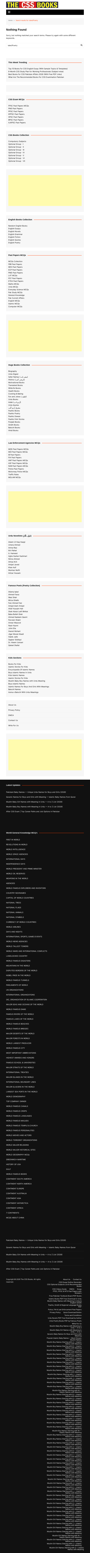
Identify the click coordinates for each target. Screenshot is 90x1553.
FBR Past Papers (15, 264)
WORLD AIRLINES (13, 927)
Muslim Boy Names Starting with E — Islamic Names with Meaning (64, 1359)
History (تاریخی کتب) (16, 380)
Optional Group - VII (16, 161)
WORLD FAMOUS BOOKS (16, 1174)
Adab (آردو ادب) (14, 402)
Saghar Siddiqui (14, 640)
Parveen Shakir (14, 620)
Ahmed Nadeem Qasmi (17, 617)
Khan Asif (12, 567)
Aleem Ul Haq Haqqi (16, 542)
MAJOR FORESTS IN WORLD (18, 1038)
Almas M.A (12, 562)
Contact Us (13, 720)
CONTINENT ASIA (13, 1198)
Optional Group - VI (16, 158)
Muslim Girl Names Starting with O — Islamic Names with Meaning (64, 1504)
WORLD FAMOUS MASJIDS (17, 1121)
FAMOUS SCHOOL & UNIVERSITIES (20, 1062)
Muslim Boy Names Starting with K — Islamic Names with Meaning (64, 1383)
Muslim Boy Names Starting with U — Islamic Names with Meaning (64, 1423)
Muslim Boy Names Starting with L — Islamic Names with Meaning (64, 1387)
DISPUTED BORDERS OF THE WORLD (21, 970)
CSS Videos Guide (59, 1289)
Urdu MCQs (13, 287)
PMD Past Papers (15, 273)
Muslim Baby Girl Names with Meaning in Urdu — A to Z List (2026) (34, 802)
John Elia (12, 628)
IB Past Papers (14, 455)
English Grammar (15, 234)
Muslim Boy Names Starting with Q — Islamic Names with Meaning (64, 1407)
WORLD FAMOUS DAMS (16, 1009)
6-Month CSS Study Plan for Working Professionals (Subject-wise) (36, 71)
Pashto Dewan (14, 416)
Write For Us (13, 725)
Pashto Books (14, 411)
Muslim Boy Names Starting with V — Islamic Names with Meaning (64, 1427)
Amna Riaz (12, 548)
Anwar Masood (14, 623)
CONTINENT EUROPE (15, 1188)
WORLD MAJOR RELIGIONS (17, 1145)
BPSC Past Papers (15, 120)
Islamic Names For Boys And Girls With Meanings (28, 686)
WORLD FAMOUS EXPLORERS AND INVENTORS (26, 888)
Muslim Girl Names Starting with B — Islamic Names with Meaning (64, 1452)
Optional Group (15, 150)
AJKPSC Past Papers (17, 122)
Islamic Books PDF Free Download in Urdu (65, 1299)
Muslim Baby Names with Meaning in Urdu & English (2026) (64, 1302)
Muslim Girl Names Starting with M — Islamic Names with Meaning (64, 1496)
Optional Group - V (16, 155)
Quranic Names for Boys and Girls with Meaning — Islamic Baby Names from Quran (41, 797)
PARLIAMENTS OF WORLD (17, 985)
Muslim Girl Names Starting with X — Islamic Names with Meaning (64, 1540)
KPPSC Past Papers (16, 114)
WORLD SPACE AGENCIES (17, 854)
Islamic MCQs (14, 304)
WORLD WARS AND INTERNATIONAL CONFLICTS (26, 951)
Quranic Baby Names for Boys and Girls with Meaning (64, 1335)
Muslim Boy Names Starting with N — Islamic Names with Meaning (64, 1395)
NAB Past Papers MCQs (18, 466)
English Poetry (14, 243)
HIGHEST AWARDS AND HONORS (20, 1058)
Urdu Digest (13, 374)
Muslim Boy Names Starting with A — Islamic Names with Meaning (64, 1343)
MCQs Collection (15, 261)
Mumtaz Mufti (14, 570)
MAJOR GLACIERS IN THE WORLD (20, 1087)
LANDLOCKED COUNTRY (16, 956)
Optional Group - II (16, 147)
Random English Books (17, 226)
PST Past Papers (15, 278)
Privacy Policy (14, 710)
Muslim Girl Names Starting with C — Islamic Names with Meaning (64, 1456)
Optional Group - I (15, 144)
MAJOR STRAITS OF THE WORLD (20, 1067)
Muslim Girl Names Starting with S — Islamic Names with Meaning (64, 1520)
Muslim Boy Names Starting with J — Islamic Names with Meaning (64, 1379)
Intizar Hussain (14, 573)
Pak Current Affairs (16, 298)
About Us (12, 705)
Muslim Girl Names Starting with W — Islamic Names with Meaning (67, 1536)
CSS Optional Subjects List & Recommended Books (64, 1285)
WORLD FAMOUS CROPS (16, 1111)
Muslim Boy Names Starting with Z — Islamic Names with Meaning (64, 1444)
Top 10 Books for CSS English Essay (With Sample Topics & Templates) (38, 69)
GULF (8, 1169)
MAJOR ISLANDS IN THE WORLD (20, 1077)
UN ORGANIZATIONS (14, 990)
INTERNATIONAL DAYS (15, 859)
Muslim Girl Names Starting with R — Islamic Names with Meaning (64, 1516)
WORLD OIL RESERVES (15, 873)
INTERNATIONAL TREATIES (17, 1072)
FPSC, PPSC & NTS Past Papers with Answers (67, 1292)
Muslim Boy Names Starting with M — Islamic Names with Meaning (67, 1391)
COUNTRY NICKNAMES (16, 893)
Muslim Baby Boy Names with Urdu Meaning (26, 681)
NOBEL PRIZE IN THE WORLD (18, 975)
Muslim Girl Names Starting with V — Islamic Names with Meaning (64, 1532)
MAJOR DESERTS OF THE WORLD (20, 1033)
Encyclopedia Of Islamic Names (21, 670)
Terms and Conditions (73, 1315)
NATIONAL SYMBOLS (15, 917)
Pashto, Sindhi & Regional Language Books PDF (65, 1306)
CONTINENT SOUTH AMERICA (19, 1179)
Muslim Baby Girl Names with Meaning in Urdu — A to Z (66, 1331)
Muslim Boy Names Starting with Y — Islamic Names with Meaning (64, 1440)
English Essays (14, 228)
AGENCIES (10, 883)
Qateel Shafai (13, 645)
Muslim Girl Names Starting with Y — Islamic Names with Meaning (64, 1544)
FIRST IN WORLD (13, 840)
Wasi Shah (12, 597)
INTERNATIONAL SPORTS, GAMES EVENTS (24, 936)
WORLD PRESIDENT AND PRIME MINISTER (23, 869)
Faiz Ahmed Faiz (15, 603)
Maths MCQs (13, 284)
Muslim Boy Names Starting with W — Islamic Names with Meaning (67, 1431)
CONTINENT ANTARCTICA (17, 1203)
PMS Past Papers (15, 108)
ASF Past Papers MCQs (18, 463)
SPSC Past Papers (15, 117)
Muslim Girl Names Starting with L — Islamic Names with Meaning (64, 1492)
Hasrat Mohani (14, 631)
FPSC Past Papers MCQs (18, 106)
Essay (79, 1289)
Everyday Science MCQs (18, 289)
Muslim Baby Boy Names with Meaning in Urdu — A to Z (66, 1327)
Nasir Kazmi (13, 625)
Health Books (13, 391)
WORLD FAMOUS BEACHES (17, 1024)
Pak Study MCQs (15, 292)
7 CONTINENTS (12, 1213)
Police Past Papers (16, 469)
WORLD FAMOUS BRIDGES (17, 1029)
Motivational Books (16, 382)
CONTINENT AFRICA (14, 1208)
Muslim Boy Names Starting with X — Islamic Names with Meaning (64, 1435)
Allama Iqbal (13, 592)
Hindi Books (13, 430)
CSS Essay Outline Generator (70, 1282)
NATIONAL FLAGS (13, 907)
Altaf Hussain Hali (15, 608)
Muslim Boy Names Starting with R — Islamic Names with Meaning (64, 1411)
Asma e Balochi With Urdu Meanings (23, 692)
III (23, 150)
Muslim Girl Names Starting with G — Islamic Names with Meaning (64, 1472)
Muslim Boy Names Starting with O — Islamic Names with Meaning (64, 1399)
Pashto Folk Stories (16, 419)
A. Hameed (12, 553)
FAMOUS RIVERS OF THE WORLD (20, 1014)
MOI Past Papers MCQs (18, 452)
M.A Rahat (12, 550)
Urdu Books (13, 399)
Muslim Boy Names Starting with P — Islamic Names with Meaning (64, 1403)
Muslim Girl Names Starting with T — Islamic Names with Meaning (64, 1524)
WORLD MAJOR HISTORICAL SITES (20, 1150)
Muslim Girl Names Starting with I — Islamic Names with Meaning (65, 1480)
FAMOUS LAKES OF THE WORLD (19, 1019)
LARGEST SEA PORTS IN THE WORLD (22, 1092)
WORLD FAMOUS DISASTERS (18, 961)
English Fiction (14, 237)
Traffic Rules (13, 474)
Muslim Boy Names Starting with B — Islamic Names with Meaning (64, 1347)
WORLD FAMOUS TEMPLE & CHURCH (22, 1125)
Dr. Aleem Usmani (15, 642)
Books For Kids (14, 664)
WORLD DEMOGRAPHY (15, 1096)
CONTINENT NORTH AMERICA (19, 1184)
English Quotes (14, 240)
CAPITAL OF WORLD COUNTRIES (20, 898)
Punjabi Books (14, 422)
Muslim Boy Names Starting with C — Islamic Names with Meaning (64, 1351)
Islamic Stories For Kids (18, 667)
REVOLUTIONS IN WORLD (16, 844)
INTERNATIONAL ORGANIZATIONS (20, 995)
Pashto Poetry (14, 413)
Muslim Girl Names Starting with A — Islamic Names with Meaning (64, 1448)
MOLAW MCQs (14, 477)
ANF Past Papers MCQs (18, 460)
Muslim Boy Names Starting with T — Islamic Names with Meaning (64, 1419)
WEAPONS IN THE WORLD (17, 878)
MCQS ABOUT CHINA (15, 1218)
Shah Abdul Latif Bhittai (18, 611)
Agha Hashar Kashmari (17, 556)
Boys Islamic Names (16, 684)
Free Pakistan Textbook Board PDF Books (65, 1296)
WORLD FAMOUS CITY (15, 1048)
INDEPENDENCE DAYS (15, 864)
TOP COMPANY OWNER (16, 1101)
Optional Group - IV (16, 152)
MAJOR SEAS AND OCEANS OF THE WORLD (24, 1004)
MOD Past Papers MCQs (18, 449)
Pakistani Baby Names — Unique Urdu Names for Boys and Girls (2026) (36, 792)
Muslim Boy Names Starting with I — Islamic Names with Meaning (65, 1375)
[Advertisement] (45, 190)
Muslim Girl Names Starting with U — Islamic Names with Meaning (64, 1528)
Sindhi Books (13, 425)
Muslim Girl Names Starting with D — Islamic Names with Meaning (64, 1460)
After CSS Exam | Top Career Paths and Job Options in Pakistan (33, 811)
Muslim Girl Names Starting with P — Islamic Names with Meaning (64, 1508)
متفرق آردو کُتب (14, 408)
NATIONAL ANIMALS (14, 912)
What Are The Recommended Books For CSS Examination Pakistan (36, 77)
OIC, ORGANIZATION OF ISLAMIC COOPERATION (26, 999)
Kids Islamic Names (16, 675)
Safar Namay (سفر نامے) (18, 377)
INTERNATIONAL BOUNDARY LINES (21, 1082)
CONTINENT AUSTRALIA (16, 1193)
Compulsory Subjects (17, 141)
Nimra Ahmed (14, 559)
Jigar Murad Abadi (16, 634)
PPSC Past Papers (15, 111)
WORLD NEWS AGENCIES (16, 941)
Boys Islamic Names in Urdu (20, 672)
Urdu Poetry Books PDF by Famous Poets (65, 1321)
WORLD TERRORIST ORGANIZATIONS (21, 1140)
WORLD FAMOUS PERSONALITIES (20, 1130)
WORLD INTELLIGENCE (15, 849)
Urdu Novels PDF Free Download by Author (65, 1318)
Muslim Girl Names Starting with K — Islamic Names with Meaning (64, 1488)
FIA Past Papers (14, 457)
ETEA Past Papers (15, 281)
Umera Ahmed (14, 545)
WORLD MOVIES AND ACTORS (19, 1135)
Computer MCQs (15, 306)
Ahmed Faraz (13, 594)
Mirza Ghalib (13, 600)
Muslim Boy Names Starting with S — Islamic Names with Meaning (64, 1415)
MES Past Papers (15, 267)
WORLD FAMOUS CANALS (17, 1106)
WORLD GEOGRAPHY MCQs (18, 1155)
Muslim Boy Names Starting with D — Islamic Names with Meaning (64, 1355)
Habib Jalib (13, 637)
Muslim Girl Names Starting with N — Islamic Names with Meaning (64, 1500)
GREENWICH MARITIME (16, 1159)
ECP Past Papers (15, 270)
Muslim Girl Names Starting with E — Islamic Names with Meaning (64, 1464)
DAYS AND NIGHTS (14, 932)
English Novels (14, 231)
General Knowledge (16, 295)
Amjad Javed (13, 564)
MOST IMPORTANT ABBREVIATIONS (21, 1053)
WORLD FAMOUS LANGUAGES (19, 1116)
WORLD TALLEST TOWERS (17, 946)
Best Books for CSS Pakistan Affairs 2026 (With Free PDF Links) (35, 74)
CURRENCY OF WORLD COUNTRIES (21, 922)
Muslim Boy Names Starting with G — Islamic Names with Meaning (64, 1367)
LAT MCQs (12, 275)
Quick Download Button (72, 1312)
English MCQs (14, 301)
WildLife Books (14, 388)
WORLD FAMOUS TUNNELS (17, 980)
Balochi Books (14, 427)
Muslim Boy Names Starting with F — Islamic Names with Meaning (64, 1363)
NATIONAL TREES (13, 903)
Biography (12, 371)
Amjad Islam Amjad (16, 606)
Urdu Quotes (13, 405)
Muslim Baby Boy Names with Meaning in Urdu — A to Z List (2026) (34, 807)
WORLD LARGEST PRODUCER (18, 1043)
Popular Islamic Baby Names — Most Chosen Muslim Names (64, 1339)
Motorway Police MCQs (18, 471)
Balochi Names (14, 689)
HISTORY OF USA (13, 1164)
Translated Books (15, 385)
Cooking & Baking (15, 394)
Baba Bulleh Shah (15, 614)
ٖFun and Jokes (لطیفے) (17, 396)
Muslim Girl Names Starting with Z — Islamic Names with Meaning (66, 1548)
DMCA (11, 715)
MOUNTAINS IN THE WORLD (18, 966)
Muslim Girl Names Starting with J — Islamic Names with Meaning (64, 1484)
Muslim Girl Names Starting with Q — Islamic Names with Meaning (64, 1512)
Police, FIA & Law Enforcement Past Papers (65, 1309)
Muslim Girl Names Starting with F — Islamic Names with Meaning (64, 1468)
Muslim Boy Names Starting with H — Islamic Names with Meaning (64, 1371)
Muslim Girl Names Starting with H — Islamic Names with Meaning (64, 1476)
